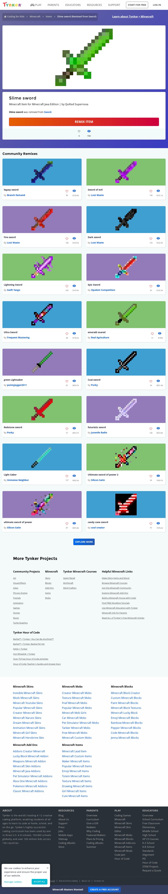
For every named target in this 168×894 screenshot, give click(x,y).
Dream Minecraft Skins (27, 723)
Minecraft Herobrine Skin (28, 737)
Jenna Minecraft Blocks (125, 737)
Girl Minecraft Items (74, 791)
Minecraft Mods (123, 850)
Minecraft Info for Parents (114, 612)
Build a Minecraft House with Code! (119, 597)
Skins (47, 578)
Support (62, 823)
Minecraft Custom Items (77, 756)
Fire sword (10, 237)
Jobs (60, 831)
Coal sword (94, 379)
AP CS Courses (150, 839)
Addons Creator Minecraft (29, 751)
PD (144, 858)
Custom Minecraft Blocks (126, 698)
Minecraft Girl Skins (25, 733)
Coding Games (123, 815)
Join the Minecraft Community (116, 587)
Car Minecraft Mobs (74, 718)
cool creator (98, 527)
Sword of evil (95, 189)
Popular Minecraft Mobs (77, 708)
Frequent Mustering (18, 337)
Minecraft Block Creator (125, 693)
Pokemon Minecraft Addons (30, 786)
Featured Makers (95, 835)
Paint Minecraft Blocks (124, 703)
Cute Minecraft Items (75, 796)
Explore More (84, 541)
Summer (91, 846)
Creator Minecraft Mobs (77, 693)
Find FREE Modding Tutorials (116, 603)
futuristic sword (97, 427)
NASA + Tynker (20, 648)
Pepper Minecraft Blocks (126, 728)
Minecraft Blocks (124, 839)
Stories (16, 612)
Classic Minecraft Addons (28, 791)
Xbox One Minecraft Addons (30, 781)
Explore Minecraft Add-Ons (115, 593)
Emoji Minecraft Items (75, 771)
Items (49, 16)
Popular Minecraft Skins (27, 708)
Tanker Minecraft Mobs (76, 728)
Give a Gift (92, 823)
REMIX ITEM (84, 122)
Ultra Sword (10, 332)
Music (16, 617)
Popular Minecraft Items (77, 766)
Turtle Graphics (20, 622)
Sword (47, 112)
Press (61, 827)
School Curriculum (152, 819)
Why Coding (93, 831)
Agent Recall (69, 578)
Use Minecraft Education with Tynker (120, 607)
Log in (157, 4)
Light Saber (10, 474)
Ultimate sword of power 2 (103, 474)
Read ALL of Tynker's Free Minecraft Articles (123, 617)
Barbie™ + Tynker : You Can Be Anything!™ (33, 639)
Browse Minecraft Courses (114, 583)
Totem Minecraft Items (76, 776)
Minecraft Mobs (123, 835)
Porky (94, 385)
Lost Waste (97, 195)
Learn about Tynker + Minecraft (133, 16)
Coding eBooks (66, 843)
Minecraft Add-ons (125, 843)
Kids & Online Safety (68, 881)
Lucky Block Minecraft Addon (30, 756)
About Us (63, 819)
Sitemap (63, 839)
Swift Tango (13, 290)
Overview (91, 815)
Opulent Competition (103, 290)
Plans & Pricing (94, 839)
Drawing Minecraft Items (77, 786)
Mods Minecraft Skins (26, 698)
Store (61, 846)
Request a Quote (151, 870)
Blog (60, 815)
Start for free (137, 4)
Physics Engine (20, 593)
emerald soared (96, 332)
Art (14, 578)
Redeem (91, 827)
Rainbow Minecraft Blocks (127, 723)
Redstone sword (13, 427)
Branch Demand (16, 195)
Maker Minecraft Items (76, 761)
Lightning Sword (13, 284)
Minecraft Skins (123, 823)
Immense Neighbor (18, 480)
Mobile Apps (65, 835)
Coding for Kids (15, 16)
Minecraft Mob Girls (74, 713)
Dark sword (94, 237)
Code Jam (120, 854)
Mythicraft (68, 583)
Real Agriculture (100, 337)
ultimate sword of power (18, 522)
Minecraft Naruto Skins (27, 718)
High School (149, 835)
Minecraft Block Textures (126, 708)
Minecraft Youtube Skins (28, 703)
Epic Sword (94, 284)
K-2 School (148, 843)
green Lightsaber (13, 379)
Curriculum (92, 819)
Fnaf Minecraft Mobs (74, 703)
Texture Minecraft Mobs (76, 698)
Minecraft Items (123, 846)
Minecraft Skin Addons (27, 766)
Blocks (48, 583)
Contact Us (99, 881)
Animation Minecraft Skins (29, 728)
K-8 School (148, 846)
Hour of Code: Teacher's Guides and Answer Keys (37, 663)
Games (16, 607)
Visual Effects (19, 583)
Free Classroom (151, 823)
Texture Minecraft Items (76, 781)
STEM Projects (150, 866)
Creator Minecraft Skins (27, 713)
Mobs (48, 597)
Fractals (17, 597)
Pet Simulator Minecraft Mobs (80, 723)
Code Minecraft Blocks (124, 733)
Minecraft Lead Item (74, 751)
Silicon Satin (98, 480)
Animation (18, 603)
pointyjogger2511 (17, 385)
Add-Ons (49, 587)
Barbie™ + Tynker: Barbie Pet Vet (29, 643)
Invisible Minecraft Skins (27, 693)
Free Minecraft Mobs (74, 733)
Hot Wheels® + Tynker (24, 653)
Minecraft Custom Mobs (77, 737)
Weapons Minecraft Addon (29, 761)
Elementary (148, 827)
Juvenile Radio (99, 432)
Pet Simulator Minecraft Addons (32, 776)
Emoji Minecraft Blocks (125, 718)
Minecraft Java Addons (27, 771)
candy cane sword (98, 522)
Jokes (15, 587)
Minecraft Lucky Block (124, 713)
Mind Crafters (69, 587)
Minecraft (35, 16)
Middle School (150, 831)
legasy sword (11, 189)
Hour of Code (122, 858)
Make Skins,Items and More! (115, 578)
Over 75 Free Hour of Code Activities (30, 658)
